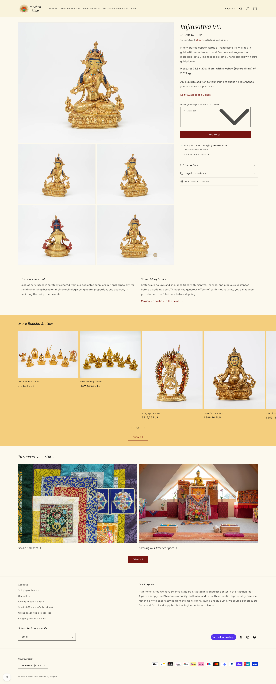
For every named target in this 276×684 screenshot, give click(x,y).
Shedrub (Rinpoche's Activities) (35, 607)
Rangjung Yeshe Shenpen (32, 618)
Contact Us (24, 596)
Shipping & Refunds (29, 590)
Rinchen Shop (32, 677)
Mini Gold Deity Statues (91, 381)
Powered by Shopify (48, 677)
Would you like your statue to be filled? (199, 104)
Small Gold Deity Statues (29, 381)
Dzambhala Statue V (213, 413)
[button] (70, 8)
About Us (23, 584)
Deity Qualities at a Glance (195, 94)
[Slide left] (130, 428)
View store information (196, 154)
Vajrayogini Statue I (151, 413)
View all (138, 437)
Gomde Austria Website (31, 601)
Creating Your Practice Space (156, 548)
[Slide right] (145, 428)
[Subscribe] (72, 637)
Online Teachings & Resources (34, 613)
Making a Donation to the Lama (160, 301)
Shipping (200, 40)
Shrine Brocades (28, 548)
